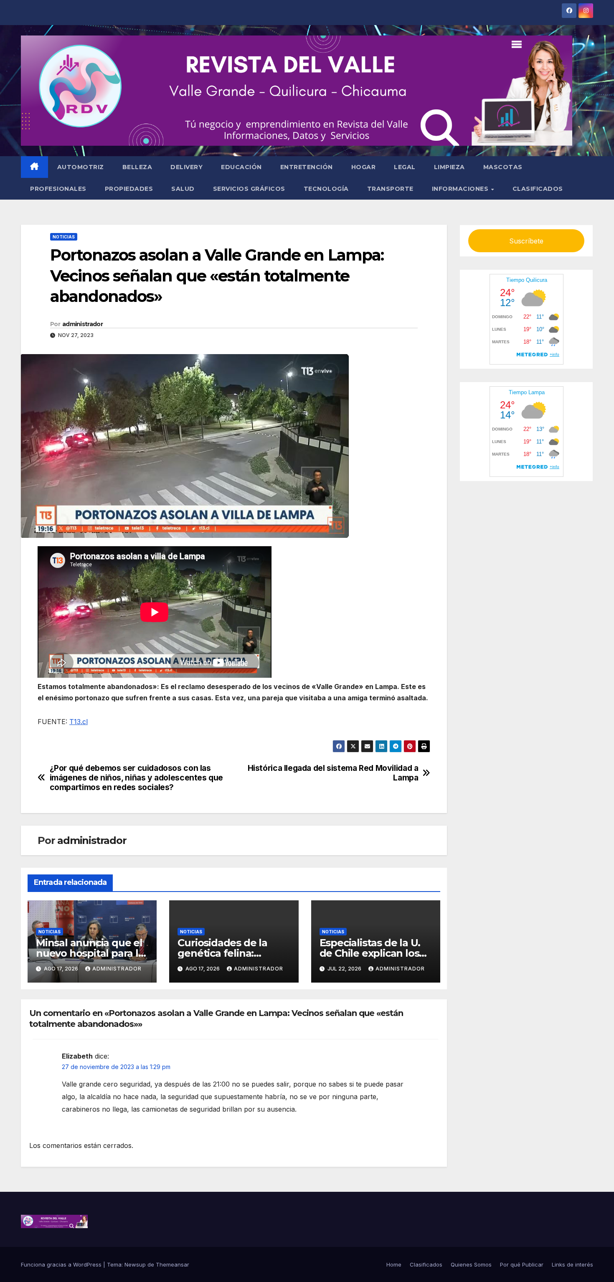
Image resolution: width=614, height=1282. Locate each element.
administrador (82, 324)
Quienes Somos (471, 1264)
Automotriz (80, 167)
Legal (405, 167)
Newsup (135, 1264)
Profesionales (58, 189)
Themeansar (172, 1264)
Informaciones (461, 189)
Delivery (186, 167)
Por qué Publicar (521, 1264)
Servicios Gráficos (249, 189)
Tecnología (326, 189)
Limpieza (449, 167)
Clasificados (538, 189)
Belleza (137, 167)
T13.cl (78, 721)
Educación (241, 167)
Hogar (363, 167)
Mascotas (503, 167)
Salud (183, 189)
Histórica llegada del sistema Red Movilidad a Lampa (333, 773)
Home (393, 1264)
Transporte (390, 189)
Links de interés (572, 1264)
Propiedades (129, 189)
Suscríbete (526, 241)
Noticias (64, 236)
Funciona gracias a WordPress (62, 1264)
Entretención (306, 167)
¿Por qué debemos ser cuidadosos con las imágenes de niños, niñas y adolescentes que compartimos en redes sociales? (136, 777)
